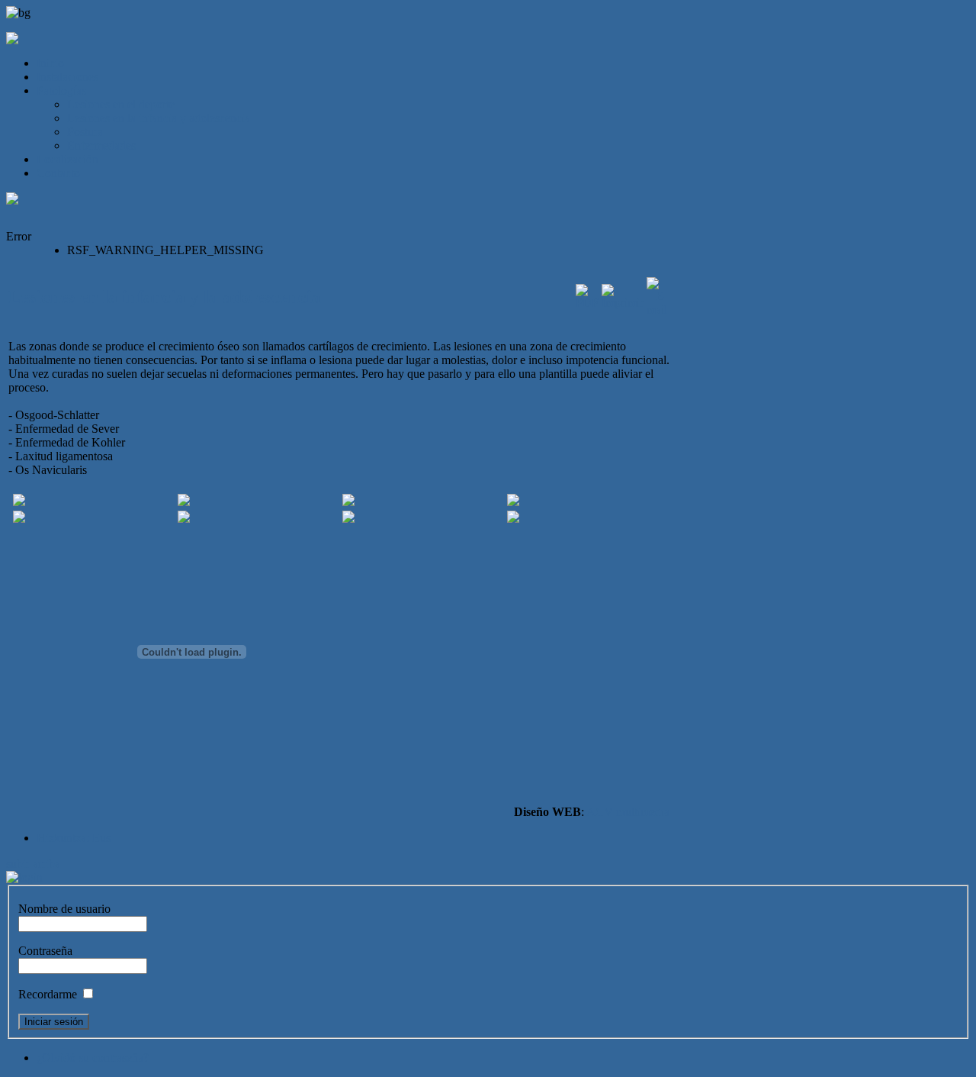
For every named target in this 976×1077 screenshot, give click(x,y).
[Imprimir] (623, 302)
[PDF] (587, 302)
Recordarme (47, 994)
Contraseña (45, 950)
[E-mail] (657, 309)
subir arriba (33, 863)
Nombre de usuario (64, 908)
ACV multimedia (627, 811)
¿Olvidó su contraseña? (93, 1057)
